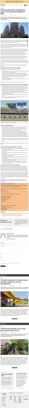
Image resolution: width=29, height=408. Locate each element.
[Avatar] (3, 236)
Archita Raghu (3, 285)
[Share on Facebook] (27, 44)
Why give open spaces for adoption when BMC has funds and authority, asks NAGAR (15, 213)
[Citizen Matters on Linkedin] (3, 405)
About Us (11, 397)
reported (4, 44)
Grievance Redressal (19, 402)
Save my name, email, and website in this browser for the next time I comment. (10, 263)
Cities (9, 5)
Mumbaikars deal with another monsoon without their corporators (12, 214)
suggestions (13, 170)
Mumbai (2, 8)
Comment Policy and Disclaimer (19, 401)
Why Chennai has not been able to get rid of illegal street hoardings (15, 82)
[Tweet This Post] (27, 41)
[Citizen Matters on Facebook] (5, 403)
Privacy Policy (20, 397)
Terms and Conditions (19, 398)
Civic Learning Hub (15, 401)
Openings (11, 399)
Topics (13, 5)
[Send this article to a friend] (27, 40)
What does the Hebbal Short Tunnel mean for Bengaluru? (14, 2)
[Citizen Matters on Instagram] (3, 403)
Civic (20, 15)
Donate (25, 5)
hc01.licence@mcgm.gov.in (5, 191)
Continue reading (14, 318)
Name (2, 253)
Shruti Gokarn (3, 15)
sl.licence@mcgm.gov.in (4, 190)
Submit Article (21, 5)
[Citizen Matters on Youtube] (5, 405)
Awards (11, 398)
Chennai (2, 278)
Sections (16, 5)
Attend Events (15, 399)
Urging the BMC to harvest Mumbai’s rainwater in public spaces (12, 215)
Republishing (20, 399)
